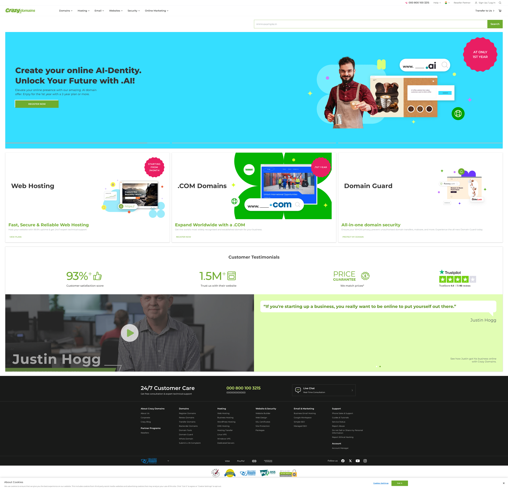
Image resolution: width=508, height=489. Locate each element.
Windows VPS (223, 439)
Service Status (338, 422)
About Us (145, 413)
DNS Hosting (223, 426)
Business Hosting (225, 417)
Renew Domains (186, 417)
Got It (399, 483)
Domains (64, 10)
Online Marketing (155, 10)
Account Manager (340, 448)
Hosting (82, 10)
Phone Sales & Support (342, 413)
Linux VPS (222, 434)
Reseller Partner (462, 2)
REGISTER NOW (183, 237)
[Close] (504, 483)
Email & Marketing (304, 408)
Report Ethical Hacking (342, 437)
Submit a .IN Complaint (190, 443)
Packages (260, 430)
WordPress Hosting (226, 422)
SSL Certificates (263, 422)
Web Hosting (223, 413)
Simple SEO (299, 422)
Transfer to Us (483, 10)
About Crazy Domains (152, 408)
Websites (114, 10)
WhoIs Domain (186, 439)
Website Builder (263, 413)
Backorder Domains (188, 426)
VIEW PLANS (16, 237)
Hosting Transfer (225, 430)
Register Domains (187, 413)
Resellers (145, 433)
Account (336, 443)
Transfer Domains (187, 422)
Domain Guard (186, 434)
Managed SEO (300, 426)
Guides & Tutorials (340, 417)
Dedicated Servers (225, 443)
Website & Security (266, 408)
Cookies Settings (381, 483)
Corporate (145, 417)
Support (336, 408)
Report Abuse (338, 426)
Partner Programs (150, 428)
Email (98, 10)
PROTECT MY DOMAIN (353, 237)
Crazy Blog (146, 422)
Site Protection (263, 426)
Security (132, 10)
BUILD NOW (37, 109)
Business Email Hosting (305, 413)
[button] (376, 366)
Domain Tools (185, 430)
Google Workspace (302, 417)
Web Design (261, 417)
